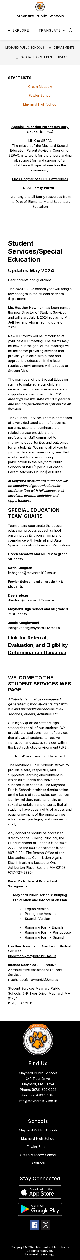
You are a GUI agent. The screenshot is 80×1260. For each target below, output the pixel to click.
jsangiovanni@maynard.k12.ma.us (34, 628)
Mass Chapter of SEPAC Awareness (40, 179)
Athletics (38, 1163)
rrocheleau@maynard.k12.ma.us (33, 980)
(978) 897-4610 (41, 1095)
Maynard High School (38, 1138)
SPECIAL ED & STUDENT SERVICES (44, 57)
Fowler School (38, 1147)
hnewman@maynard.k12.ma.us (32, 956)
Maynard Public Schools (24, 47)
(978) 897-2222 (44, 1090)
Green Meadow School (38, 1155)
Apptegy (49, 1254)
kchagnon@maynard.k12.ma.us (32, 573)
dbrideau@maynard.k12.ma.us (31, 600)
